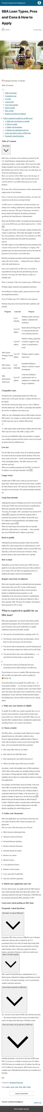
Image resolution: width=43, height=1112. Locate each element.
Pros (20, 1087)
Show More (6, 146)
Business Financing (16, 1082)
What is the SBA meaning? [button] (11, 954)
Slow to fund (9, 111)
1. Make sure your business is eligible (17, 121)
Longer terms (9, 102)
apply (8, 1087)
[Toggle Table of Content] (3, 90)
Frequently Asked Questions (14, 136)
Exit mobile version (21, 1109)
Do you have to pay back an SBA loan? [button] (14, 987)
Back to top (37, 1103)
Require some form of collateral (15, 113)
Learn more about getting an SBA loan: (18, 133)
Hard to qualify (10, 108)
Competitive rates (10, 96)
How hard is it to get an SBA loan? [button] (13, 913)
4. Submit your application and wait (16, 130)
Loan (16, 1087)
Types (29, 1087)
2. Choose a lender (11, 124)
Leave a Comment (21, 1093)
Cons (12, 1087)
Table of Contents (11, 93)
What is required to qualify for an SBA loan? (18, 118)
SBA (24, 1087)
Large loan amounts (11, 105)
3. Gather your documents (13, 127)
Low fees (8, 99)
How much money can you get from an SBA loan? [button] (18, 1024)
